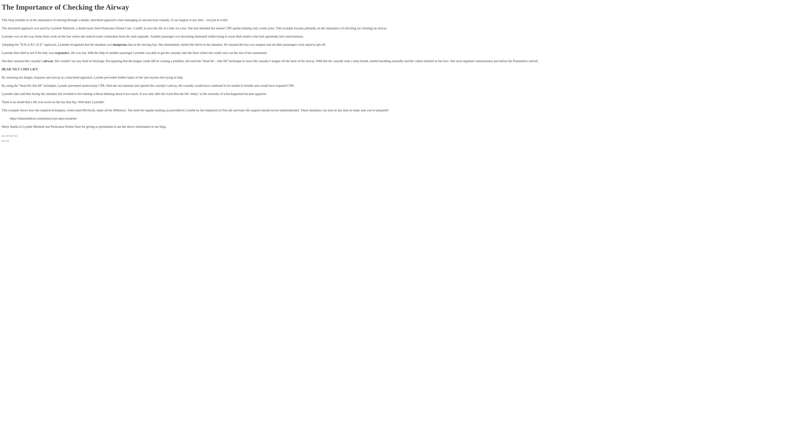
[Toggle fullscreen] (7, 136)
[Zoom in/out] (3, 136)
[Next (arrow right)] (7, 141)
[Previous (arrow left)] (3, 141)
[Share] (11, 136)
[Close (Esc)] (15, 136)
